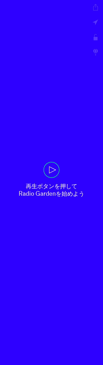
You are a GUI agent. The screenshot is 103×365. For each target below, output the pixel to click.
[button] (51, 182)
